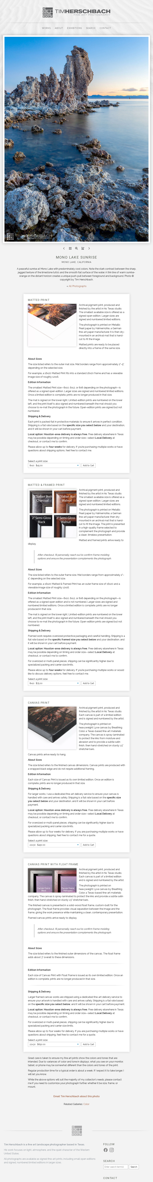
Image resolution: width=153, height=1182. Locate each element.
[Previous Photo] (64, 249)
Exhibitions (74, 28)
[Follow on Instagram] (112, 1149)
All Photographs (78, 286)
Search (90, 28)
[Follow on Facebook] (106, 1149)
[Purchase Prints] (82, 249)
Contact (105, 28)
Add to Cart (88, 465)
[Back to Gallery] (70, 249)
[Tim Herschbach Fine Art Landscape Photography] (76, 15)
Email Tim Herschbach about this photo (76, 1096)
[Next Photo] (89, 249)
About (59, 28)
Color (86, 1104)
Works (46, 28)
